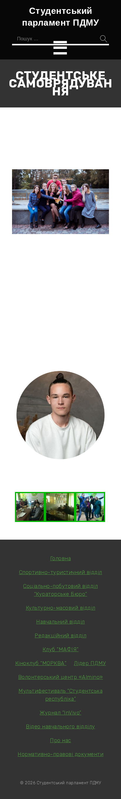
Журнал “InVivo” (60, 713)
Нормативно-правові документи (60, 754)
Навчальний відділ (60, 622)
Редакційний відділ (60, 635)
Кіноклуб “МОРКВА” (41, 663)
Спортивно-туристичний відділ (60, 572)
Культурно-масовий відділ (60, 608)
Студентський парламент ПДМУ (60, 16)
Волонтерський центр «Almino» (60, 677)
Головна (60, 558)
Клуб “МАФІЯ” (61, 649)
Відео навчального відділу (60, 726)
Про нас (60, 740)
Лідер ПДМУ (90, 663)
